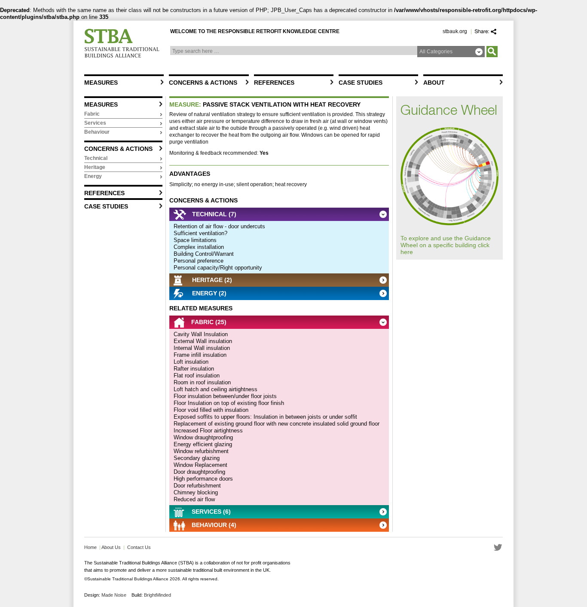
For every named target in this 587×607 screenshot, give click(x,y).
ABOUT (434, 82)
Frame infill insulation (200, 355)
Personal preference (198, 261)
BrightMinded (157, 595)
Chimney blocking (196, 492)
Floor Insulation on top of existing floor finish (229, 403)
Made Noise (113, 595)
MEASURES (101, 82)
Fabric (92, 114)
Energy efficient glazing (203, 444)
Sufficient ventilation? (200, 233)
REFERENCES (274, 82)
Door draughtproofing (199, 472)
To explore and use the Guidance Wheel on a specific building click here (446, 245)
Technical (95, 158)
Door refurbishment (197, 485)
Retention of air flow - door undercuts (219, 226)
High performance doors (203, 478)
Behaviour (97, 132)
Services (95, 123)
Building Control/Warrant (204, 254)
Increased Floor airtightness (208, 430)
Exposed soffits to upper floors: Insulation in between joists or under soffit (265, 417)
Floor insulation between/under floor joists (225, 396)
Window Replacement (200, 465)
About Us (111, 547)
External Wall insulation (203, 341)
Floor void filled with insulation (211, 410)
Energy (93, 176)
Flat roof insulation (197, 375)
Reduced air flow (194, 499)
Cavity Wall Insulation (201, 334)
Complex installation (199, 247)
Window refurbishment (201, 451)
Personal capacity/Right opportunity (218, 267)
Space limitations (195, 240)
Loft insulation (191, 362)
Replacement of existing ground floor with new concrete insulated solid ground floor (276, 423)
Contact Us (139, 547)
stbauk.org (455, 31)
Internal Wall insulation (202, 348)
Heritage (94, 167)
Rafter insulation (194, 368)
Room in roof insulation (202, 382)
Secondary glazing (197, 458)
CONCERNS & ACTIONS (203, 82)
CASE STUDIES (360, 82)
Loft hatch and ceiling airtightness (215, 389)
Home (90, 547)
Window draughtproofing (203, 437)
